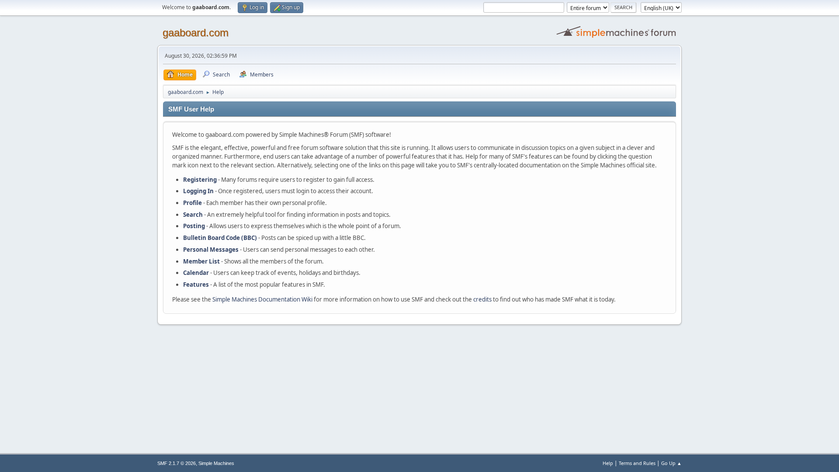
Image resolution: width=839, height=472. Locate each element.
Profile (192, 203)
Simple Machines (216, 463)
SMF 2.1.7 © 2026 (176, 463)
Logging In (198, 191)
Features (196, 284)
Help (608, 463)
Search (193, 215)
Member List (202, 261)
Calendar (196, 273)
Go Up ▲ (671, 463)
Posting (194, 226)
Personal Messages (211, 249)
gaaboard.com (196, 32)
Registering (200, 180)
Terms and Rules (637, 463)
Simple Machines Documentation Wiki (262, 299)
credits (482, 299)
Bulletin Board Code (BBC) (220, 238)
